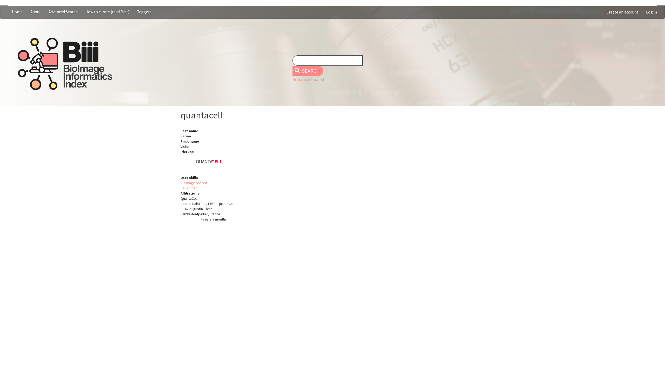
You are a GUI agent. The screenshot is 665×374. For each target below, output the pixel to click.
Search (310, 71)
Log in (651, 12)
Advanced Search (63, 11)
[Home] (64, 64)
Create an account (622, 12)
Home (17, 11)
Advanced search (308, 79)
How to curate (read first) (107, 11)
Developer (189, 188)
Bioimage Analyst (194, 183)
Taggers (144, 11)
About (35, 11)
